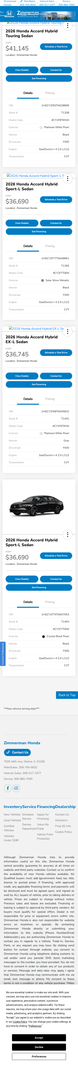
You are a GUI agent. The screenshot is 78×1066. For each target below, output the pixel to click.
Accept (39, 1037)
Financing (46, 806)
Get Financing (39, 78)
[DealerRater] (16, 788)
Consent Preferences (2, 654)
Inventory (13, 806)
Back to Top (67, 695)
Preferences (39, 1056)
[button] (68, 26)
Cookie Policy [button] (20, 1021)
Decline (39, 1047)
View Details (22, 70)
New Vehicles (12, 814)
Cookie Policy (63, 832)
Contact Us (56, 70)
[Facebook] (8, 788)
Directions (61, 820)
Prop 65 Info (63, 826)
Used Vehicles (12, 820)
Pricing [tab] (50, 93)
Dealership (65, 806)
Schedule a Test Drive (56, 46)
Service (29, 806)
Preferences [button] (35, 1026)
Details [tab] (28, 93)
